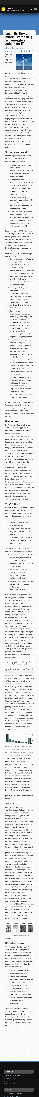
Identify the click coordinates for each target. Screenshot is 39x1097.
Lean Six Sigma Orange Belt (14, 1093)
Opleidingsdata (10, 1078)
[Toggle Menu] (35, 9)
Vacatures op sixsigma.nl (13, 1075)
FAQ (7, 1081)
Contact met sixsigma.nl (13, 1084)
